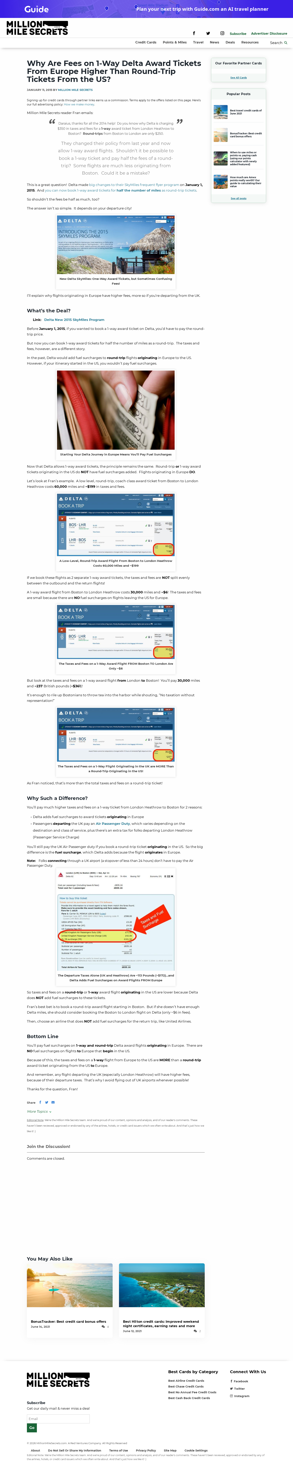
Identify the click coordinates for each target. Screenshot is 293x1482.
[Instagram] (222, 34)
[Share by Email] (53, 1102)
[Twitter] (208, 34)
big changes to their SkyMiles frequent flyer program (134, 185)
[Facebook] (194, 34)
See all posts (238, 198)
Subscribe (238, 34)
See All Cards (238, 77)
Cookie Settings (196, 1450)
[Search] (286, 43)
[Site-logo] (37, 28)
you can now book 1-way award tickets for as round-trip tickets (120, 190)
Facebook (241, 1381)
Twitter (239, 1389)
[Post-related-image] (70, 1285)
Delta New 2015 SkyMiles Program (74, 320)
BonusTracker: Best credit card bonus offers (68, 1322)
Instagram (242, 1396)
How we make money (79, 104)
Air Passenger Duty (113, 824)
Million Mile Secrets (75, 90)
